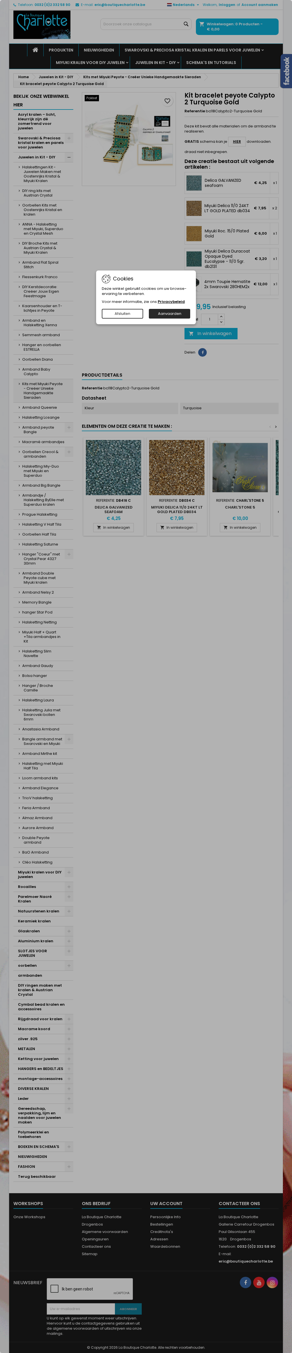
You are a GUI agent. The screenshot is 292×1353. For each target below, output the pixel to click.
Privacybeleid (171, 301)
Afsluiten (122, 313)
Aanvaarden (169, 313)
